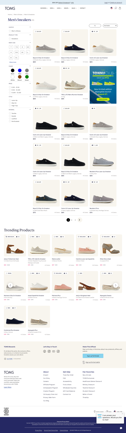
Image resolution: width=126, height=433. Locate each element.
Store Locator (100, 411)
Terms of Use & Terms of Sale (51, 430)
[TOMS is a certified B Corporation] (6, 412)
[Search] (116, 8)
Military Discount (88, 384)
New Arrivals (87, 375)
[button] (47, 8)
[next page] (78, 220)
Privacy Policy (37, 423)
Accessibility (67, 381)
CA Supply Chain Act (50, 394)
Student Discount (89, 391)
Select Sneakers (64, 3)
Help (110, 411)
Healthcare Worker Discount (92, 381)
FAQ (64, 378)
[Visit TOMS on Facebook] (44, 351)
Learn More (7, 387)
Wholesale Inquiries (69, 388)
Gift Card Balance (69, 391)
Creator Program (49, 391)
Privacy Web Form (49, 397)
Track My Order (68, 375)
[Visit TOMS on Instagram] (49, 351)
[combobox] (110, 25)
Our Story (46, 378)
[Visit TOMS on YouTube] (53, 351)
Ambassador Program (50, 388)
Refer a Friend (87, 394)
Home (10, 14)
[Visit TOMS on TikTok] (58, 351)
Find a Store (67, 384)
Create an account (116, 2)
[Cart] (120, 8)
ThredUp (86, 397)
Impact (45, 375)
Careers (46, 381)
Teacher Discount (89, 388)
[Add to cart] (56, 53)
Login (106, 2)
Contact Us (67, 394)
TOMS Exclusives (88, 378)
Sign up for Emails (93, 356)
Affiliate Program (49, 384)
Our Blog (46, 401)
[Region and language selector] (111, 8)
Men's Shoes (18, 14)
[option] (20, 31)
